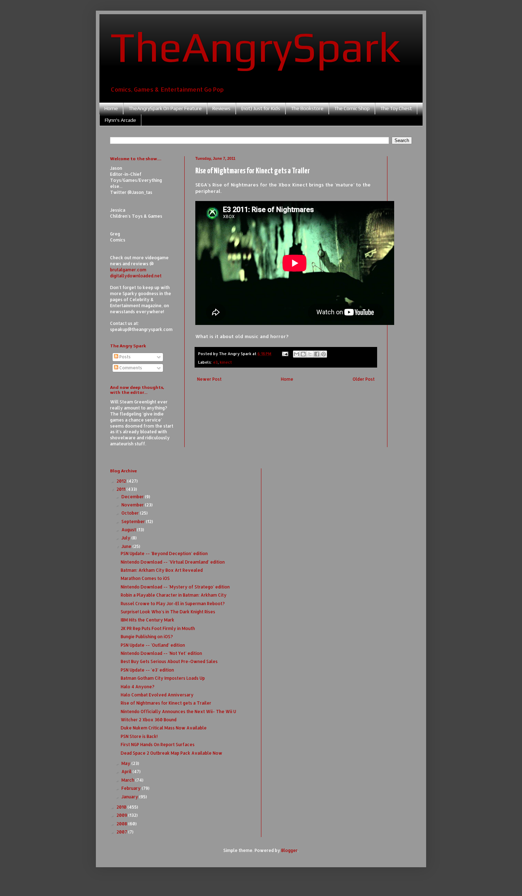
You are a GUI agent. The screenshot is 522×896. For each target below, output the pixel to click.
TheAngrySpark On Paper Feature (165, 108)
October (130, 513)
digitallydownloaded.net (136, 275)
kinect (226, 362)
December (133, 496)
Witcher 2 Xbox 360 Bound (148, 719)
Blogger (289, 850)
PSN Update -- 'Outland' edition (153, 645)
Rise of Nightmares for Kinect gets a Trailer (166, 703)
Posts (124, 356)
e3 (215, 362)
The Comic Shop (352, 108)
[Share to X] (310, 354)
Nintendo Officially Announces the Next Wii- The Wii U (178, 711)
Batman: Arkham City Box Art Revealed (162, 570)
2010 (121, 807)
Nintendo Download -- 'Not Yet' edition (161, 653)
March (128, 780)
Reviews (221, 108)
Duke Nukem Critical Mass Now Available (164, 728)
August (129, 529)
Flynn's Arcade (120, 120)
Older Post (364, 379)
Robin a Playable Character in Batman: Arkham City (174, 595)
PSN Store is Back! (139, 736)
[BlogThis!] (303, 354)
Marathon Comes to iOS (145, 578)
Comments (130, 367)
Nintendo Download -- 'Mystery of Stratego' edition (175, 587)
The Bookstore (307, 108)
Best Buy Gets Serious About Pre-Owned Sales (169, 661)
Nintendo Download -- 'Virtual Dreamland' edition (173, 562)
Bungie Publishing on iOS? (147, 636)
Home (111, 108)
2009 (122, 815)
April (126, 771)
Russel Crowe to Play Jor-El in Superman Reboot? (173, 603)
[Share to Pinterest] (323, 354)
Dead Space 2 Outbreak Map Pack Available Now (171, 753)
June (126, 546)
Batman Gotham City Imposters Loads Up (163, 678)
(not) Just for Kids (260, 108)
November (133, 504)
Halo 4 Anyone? (137, 686)
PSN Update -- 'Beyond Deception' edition (164, 553)
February (131, 788)
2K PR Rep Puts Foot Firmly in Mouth (158, 628)
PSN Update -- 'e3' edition (147, 670)
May (126, 763)
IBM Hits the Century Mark (147, 620)
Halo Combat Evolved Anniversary (157, 694)
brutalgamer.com (128, 269)
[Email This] (296, 354)
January (130, 796)
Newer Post (209, 379)
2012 (121, 481)
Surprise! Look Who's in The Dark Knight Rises (168, 611)
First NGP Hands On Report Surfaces (158, 744)
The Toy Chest (396, 108)
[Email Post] (284, 353)
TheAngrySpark (255, 46)
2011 (121, 489)
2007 (122, 832)
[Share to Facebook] (316, 354)
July (126, 538)
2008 (122, 823)
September (133, 521)
